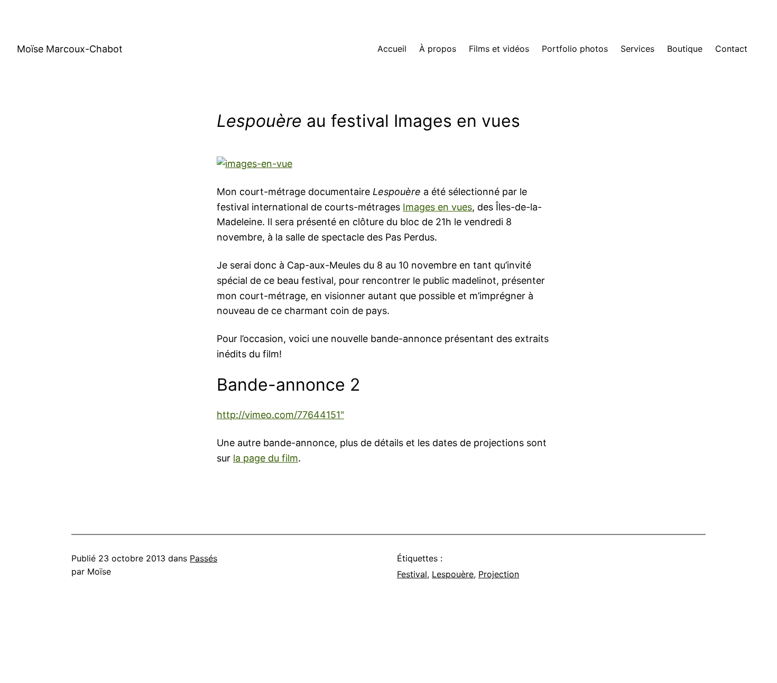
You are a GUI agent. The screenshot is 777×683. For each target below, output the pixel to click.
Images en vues (437, 207)
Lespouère (453, 574)
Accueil (391, 48)
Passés (203, 558)
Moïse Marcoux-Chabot (70, 48)
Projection (498, 574)
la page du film (265, 458)
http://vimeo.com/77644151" (280, 414)
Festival (412, 574)
